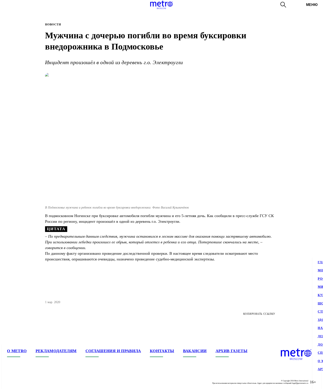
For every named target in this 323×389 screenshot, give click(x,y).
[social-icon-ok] (28, 381)
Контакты (162, 351)
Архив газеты (231, 351)
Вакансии (195, 351)
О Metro (17, 351)
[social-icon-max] (36, 381)
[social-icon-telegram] (19, 381)
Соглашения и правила (113, 351)
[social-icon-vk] (10, 381)
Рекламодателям (56, 351)
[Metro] (161, 4)
